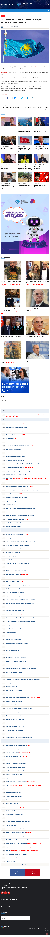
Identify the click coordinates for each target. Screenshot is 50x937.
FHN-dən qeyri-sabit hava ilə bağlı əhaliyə (17, 519)
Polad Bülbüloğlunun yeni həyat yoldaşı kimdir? (35, 337)
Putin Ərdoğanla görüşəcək (12, 803)
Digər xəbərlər (25, 864)
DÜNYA (3, 16)
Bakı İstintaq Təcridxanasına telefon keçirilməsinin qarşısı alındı (20, 828)
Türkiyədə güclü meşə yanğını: (18, 752)
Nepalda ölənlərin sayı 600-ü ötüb (13, 722)
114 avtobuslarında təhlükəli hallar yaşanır (20, 857)
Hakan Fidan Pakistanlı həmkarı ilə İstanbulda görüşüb (40, 131)
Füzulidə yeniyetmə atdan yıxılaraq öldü (14, 693)
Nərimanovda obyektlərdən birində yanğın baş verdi (17, 545)
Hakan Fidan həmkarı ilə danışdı (14, 581)
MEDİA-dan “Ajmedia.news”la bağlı (17, 574)
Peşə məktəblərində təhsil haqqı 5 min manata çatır (19, 596)
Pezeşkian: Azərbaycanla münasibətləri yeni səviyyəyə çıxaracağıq (20, 621)
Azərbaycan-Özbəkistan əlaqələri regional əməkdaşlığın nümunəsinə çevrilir (22, 463)
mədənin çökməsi (38, 67)
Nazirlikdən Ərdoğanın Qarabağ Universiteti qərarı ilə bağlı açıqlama (21, 788)
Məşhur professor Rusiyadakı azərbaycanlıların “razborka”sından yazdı (21, 511)
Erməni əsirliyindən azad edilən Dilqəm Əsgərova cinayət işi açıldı (20, 617)
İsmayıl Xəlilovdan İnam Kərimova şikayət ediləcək (11, 337)
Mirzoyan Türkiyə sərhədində (14, 493)
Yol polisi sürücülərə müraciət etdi (13, 715)
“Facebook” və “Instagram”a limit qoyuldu (15, 719)
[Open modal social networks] (32, 98)
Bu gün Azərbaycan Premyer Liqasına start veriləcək (17, 733)
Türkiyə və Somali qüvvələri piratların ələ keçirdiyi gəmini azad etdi (20, 541)
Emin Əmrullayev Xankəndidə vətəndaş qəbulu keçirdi (17, 836)
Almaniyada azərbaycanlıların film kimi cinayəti (25, 415)
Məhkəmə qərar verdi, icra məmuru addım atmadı (23, 843)
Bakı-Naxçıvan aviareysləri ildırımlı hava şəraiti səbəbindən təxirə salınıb (22, 606)
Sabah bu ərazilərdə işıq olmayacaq (14, 449)
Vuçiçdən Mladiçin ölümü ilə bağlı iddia (14, 552)
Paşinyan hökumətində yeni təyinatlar (14, 664)
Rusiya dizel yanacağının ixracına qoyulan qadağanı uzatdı (18, 567)
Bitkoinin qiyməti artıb (11, 799)
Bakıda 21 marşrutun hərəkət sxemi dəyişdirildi (16, 635)
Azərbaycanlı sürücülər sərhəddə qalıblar (17, 534)
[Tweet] (23, 98)
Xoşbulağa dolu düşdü (12, 778)
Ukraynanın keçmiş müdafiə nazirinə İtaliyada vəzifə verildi (19, 737)
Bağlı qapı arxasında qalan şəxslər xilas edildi (16, 661)
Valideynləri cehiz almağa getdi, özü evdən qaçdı (16, 427)
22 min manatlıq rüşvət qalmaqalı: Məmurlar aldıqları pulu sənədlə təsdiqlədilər (23, 679)
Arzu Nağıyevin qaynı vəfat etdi (13, 588)
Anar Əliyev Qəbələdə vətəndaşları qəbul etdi (18, 832)
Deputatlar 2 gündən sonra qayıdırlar (14, 701)
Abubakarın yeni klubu (11, 632)
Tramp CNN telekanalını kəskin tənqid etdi (15, 592)
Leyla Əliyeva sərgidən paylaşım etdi (16, 423)
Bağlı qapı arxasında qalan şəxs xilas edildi (15, 501)
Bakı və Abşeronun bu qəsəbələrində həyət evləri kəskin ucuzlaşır (20, 603)
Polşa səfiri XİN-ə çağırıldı (11, 825)
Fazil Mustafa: (14, 614)
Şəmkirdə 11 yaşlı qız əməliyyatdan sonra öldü (16, 763)
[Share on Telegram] (28, 98)
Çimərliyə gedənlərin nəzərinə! (12, 683)
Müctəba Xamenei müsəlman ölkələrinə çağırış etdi (8, 187)
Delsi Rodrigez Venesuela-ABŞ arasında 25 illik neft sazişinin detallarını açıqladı (25, 168)
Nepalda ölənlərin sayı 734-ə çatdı (13, 522)
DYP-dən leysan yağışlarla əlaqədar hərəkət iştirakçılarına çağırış (20, 482)
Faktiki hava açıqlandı (10, 504)
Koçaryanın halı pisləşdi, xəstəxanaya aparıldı (37, 361)
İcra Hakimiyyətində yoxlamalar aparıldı (14, 792)
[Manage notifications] (47, 934)
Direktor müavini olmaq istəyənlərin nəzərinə (15, 456)
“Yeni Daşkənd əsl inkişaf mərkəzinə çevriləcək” (20, 781)
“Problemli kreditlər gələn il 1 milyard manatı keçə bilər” (18, 854)
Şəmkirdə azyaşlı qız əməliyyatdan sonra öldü (16, 657)
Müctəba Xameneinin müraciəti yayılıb (14, 774)
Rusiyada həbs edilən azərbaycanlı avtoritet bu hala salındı (12, 283)
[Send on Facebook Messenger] (16, 98)
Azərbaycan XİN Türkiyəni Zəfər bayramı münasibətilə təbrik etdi (20, 515)
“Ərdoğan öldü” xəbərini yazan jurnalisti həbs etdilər (17, 563)
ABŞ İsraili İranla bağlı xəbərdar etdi (14, 796)
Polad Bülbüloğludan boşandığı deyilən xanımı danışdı (37, 283)
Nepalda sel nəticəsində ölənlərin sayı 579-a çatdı (17, 770)
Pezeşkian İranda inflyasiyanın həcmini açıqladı (16, 570)
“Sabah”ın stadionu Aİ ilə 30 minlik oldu (14, 628)
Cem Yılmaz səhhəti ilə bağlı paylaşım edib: (20, 467)
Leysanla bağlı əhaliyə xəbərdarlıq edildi (15, 460)
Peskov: (3, 130)
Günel (8, 26)
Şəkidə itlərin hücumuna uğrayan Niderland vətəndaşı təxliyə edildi (20, 508)
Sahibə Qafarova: (18, 807)
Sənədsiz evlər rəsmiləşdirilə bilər (16, 756)
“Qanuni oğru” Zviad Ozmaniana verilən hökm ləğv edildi (18, 538)
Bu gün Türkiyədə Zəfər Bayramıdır (13, 526)
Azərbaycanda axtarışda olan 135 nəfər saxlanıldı (16, 625)
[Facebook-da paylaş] (9, 98)
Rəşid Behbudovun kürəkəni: (21, 847)
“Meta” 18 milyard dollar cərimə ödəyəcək (15, 577)
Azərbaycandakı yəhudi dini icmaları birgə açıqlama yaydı (18, 585)
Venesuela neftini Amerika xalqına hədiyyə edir (16, 474)
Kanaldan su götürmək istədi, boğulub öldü (15, 726)
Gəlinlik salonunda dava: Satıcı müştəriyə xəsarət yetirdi (18, 654)
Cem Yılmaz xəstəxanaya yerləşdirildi (14, 548)
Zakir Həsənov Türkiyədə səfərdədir (15, 434)
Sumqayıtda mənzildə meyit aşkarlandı (14, 814)
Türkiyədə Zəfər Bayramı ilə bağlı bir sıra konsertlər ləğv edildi (25, 150)
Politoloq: (22, 850)
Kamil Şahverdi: (26, 479)
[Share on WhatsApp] (3, 98)
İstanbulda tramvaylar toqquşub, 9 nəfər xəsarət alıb (17, 749)
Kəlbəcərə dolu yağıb (10, 861)
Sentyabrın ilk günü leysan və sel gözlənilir (15, 610)
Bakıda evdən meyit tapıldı (11, 556)
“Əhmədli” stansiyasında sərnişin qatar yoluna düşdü (17, 817)
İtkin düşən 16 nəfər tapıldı (12, 686)
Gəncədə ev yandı (11, 438)
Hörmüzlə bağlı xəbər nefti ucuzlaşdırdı (14, 730)
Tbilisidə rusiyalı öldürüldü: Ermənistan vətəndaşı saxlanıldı (19, 708)
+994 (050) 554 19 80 (7, 901)
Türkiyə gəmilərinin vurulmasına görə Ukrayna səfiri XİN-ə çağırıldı (20, 599)
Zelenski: (23, 785)
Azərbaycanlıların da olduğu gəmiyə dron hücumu (18, 745)
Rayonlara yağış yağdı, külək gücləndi (14, 672)
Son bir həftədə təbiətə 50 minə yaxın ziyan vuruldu (17, 839)
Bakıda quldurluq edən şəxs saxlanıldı (14, 690)
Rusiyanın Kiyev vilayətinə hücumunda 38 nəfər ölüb (19, 486)
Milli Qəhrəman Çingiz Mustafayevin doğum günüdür (17, 643)
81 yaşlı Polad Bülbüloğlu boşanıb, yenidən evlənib (36, 309)
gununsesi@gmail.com (7, 904)
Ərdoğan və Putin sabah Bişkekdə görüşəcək (15, 452)
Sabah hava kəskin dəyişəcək (12, 650)
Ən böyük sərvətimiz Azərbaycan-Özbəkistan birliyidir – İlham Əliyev (21, 668)
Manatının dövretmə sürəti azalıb (13, 704)
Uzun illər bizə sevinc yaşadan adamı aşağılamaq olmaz (26, 675)
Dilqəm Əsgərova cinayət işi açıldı (13, 712)
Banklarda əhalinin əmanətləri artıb (13, 639)
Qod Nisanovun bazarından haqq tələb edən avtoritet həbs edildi (12, 311)
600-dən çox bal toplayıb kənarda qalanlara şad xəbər (18, 821)
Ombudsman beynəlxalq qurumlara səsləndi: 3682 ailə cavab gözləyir (21, 646)
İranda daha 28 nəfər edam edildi (13, 559)
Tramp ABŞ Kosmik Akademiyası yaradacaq (15, 767)
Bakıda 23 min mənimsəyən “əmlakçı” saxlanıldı (16, 759)
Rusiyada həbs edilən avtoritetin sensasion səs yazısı (12, 361)
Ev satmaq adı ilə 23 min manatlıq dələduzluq (15, 810)
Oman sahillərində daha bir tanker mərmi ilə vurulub (17, 442)
